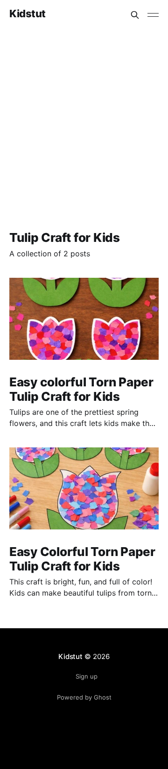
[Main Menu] (153, 15)
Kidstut (27, 14)
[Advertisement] (84, 118)
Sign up (87, 676)
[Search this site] (134, 14)
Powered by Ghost (84, 697)
